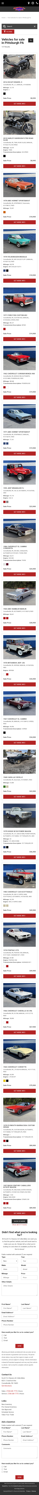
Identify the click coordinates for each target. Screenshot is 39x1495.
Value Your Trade (8, 1415)
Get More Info (19, 104)
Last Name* (25, 1304)
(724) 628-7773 (11, 1391)
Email (6, 1340)
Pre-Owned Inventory (9, 1407)
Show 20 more (19, 1221)
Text (5, 1338)
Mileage (5, 1274)
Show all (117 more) (19, 1225)
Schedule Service (8, 1412)
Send (19, 1346)
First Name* (6, 1304)
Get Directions (7, 1386)
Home (4, 17)
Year (23, 1257)
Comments (6, 1444)
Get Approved (6, 1409)
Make (4, 1265)
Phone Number (7, 1321)
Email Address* (7, 1313)
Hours (20, 1391)
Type (3, 1257)
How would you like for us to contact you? (18, 1332)
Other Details (7, 1282)
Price (23, 1274)
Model (23, 1265)
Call (5, 1335)
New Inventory (7, 1404)
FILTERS (9, 32)
